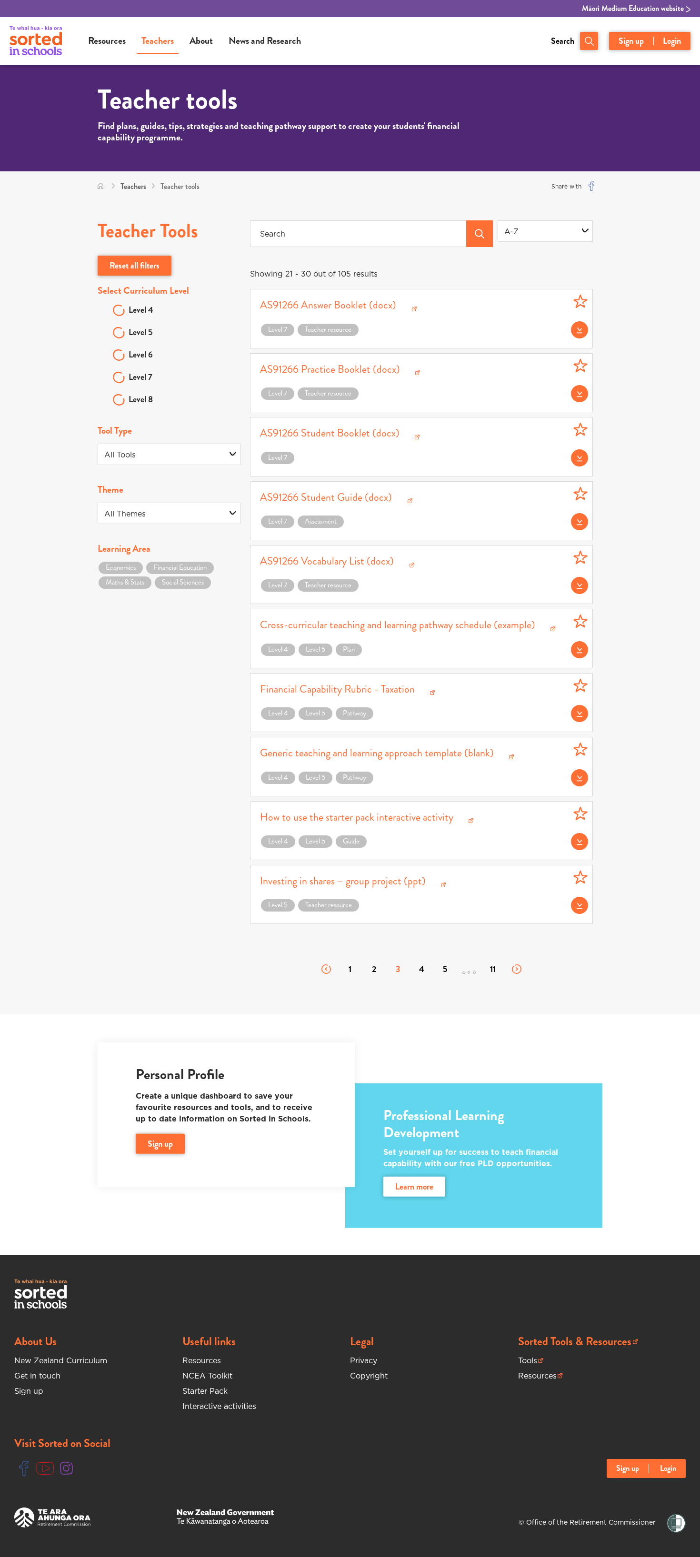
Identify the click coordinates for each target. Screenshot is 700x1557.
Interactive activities (219, 1406)
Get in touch (37, 1375)
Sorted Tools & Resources (574, 1341)
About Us (35, 1341)
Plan (349, 649)
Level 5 (141, 332)
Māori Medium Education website (634, 8)
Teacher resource (328, 329)
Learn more (414, 1186)
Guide (351, 841)
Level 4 (141, 310)
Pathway (354, 713)
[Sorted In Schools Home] (40, 1294)
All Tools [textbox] (120, 454)
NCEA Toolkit (207, 1375)
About (201, 41)
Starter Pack (205, 1391)
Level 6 (141, 354)
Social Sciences (183, 582)
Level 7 (140, 377)
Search (562, 41)
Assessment (321, 521)
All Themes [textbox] (125, 513)
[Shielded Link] (676, 1523)
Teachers (157, 41)
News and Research (265, 41)
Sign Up (160, 1144)
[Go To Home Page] (100, 186)
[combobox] (545, 231)
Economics (121, 567)
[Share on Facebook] (591, 186)
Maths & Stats (125, 582)
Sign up (631, 41)
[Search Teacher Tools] (479, 233)
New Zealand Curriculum (60, 1360)
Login (672, 41)
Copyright (369, 1375)
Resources (107, 41)
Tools (531, 1360)
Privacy (363, 1360)
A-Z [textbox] (511, 231)
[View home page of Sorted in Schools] (36, 41)
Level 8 (141, 399)
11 (493, 969)
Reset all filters (135, 265)
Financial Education (180, 567)
